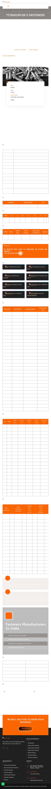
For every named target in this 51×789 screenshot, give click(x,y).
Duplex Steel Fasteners (33, 745)
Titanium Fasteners (33, 757)
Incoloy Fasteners (8, 772)
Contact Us (25, 729)
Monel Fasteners (32, 753)
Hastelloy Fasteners (9, 777)
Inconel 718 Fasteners (20, 50)
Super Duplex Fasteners (33, 748)
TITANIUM (19, 11)
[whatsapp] (3, 784)
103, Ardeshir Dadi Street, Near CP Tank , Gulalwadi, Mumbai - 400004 (36, 767)
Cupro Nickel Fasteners (9, 775)
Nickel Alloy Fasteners (33, 750)
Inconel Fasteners (32, 755)
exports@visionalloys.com (36, 780)
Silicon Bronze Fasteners (10, 765)
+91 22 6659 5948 (34, 774)
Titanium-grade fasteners (9, 56)
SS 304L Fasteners (33, 50)
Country (6, 780)
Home (13, 11)
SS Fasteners (31, 743)
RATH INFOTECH (42, 786)
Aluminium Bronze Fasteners (11, 767)
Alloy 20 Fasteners (8, 770)
